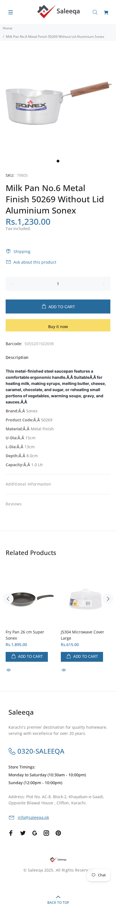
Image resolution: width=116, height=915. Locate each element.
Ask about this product (35, 262)
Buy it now (58, 326)
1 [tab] (58, 161)
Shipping (22, 251)
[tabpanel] (58, 98)
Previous (8, 598)
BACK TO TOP (58, 902)
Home (7, 28)
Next (107, 598)
